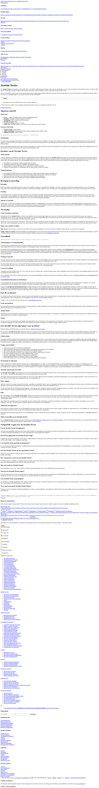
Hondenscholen (14, 51)
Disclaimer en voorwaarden (7, 775)
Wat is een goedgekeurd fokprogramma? (13, 696)
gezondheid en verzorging (52, 233)
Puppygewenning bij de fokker (11, 697)
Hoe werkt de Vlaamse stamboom (12, 700)
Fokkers (3, 51)
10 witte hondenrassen (9, 565)
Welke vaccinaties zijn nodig (11, 626)
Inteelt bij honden (8, 693)
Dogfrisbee (6, 603)
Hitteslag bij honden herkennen (11, 634)
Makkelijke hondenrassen (54, 15)
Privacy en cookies (5, 776)
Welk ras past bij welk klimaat (11, 682)
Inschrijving (8, 69)
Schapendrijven (7, 601)
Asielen (12, 43)
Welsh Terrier (36, 420)
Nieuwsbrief (4, 67)
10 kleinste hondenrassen (10, 561)
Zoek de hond (67, 66)
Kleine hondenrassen (17, 15)
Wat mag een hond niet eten (10, 656)
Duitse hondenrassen (31, 21)
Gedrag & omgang (17, 28)
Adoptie (3, 42)
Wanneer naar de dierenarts (10, 629)
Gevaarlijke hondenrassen (10, 568)
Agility (5, 600)
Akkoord (3, 786)
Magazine (3, 22)
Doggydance (7, 604)
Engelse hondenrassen (52, 21)
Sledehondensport (8, 605)
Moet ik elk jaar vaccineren (10, 641)
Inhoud (5, 98)
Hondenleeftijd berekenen (40, 8)
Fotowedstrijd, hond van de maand (23, 66)
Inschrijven (32, 516)
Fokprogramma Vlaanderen (7, 744)
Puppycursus (35, 66)
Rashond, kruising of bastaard (11, 683)
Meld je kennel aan (5, 506)
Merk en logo (4, 772)
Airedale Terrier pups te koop (37, 329)
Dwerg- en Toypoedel (9, 588)
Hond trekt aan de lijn (9, 597)
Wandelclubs (12, 57)
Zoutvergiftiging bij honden (10, 631)
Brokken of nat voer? (9, 652)
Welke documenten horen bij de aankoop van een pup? (17, 685)
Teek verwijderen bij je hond (11, 644)
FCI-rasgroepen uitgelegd (10, 681)
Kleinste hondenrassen (6, 15)
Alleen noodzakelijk (10, 786)
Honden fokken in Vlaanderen (11, 694)
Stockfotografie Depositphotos (78, 777)
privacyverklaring (80, 783)
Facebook (59, 777)
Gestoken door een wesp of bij (11, 647)
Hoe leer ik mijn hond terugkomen (12, 598)
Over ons (3, 766)
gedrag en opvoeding (44, 197)
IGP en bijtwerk (7, 607)
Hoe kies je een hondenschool (11, 596)
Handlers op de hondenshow (11, 686)
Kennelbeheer (4, 58)
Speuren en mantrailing (9, 608)
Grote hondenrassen (27, 15)
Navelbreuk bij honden (9, 699)
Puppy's (2, 28)
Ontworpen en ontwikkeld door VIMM (24, 777)
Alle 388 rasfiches (5, 8)
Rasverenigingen (5, 57)
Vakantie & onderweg (6, 40)
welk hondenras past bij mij (35, 300)
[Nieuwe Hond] (2, 708)
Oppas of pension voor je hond (11, 675)
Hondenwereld (15, 40)
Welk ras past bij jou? (52, 66)
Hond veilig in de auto (9, 673)
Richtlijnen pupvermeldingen (8, 773)
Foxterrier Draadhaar (58, 420)
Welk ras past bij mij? (15, 8)
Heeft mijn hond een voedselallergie (12, 655)
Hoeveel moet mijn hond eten (11, 654)
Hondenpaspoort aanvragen (10, 674)
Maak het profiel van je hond (8, 66)
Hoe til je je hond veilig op (10, 640)
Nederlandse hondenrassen (19, 21)
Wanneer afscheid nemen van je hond (13, 666)
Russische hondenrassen (10, 585)
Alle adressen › (68, 511)
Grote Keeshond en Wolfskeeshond (12, 589)
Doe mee (3, 60)
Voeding (16, 34)
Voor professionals (5, 768)
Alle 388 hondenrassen (9, 558)
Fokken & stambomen (24, 40)
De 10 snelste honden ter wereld (11, 573)
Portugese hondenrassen (9, 582)
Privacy (49, 777)
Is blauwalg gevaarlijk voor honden (12, 633)
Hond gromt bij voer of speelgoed (12, 619)
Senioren (20, 34)
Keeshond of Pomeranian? (10, 586)
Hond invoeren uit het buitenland (12, 688)
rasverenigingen (14, 249)
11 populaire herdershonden (10, 572)
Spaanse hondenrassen (9, 583)
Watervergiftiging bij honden (11, 630)
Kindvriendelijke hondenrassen (40, 15)
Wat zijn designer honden (10, 703)
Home (2, 80)
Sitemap (54, 777)
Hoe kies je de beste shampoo (11, 637)
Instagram (67, 777)
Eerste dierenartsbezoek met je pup (12, 643)
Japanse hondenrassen (63, 21)
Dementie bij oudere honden (11, 664)
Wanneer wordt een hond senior (11, 662)
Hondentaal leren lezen (9, 618)
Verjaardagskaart (43, 66)
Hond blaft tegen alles (9, 616)
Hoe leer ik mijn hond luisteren (11, 594)
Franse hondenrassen (42, 21)
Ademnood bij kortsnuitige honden (12, 636)
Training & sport (9, 28)
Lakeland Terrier (45, 420)
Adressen (3, 45)
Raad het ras (61, 66)
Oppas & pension (22, 51)
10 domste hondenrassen (10, 566)
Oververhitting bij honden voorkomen (13, 645)
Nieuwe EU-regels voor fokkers (11, 701)
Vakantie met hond (5, 760)
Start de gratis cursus (6, 107)
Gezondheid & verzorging (7, 34)
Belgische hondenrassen (6, 21)
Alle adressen (28, 57)
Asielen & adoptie (20, 57)
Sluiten (2, 525)
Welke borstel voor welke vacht (11, 627)
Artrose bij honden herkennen (11, 663)
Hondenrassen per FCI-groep (11, 559)
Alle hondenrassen (5, 720)
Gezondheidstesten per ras (26, 8)
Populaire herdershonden (67, 15)
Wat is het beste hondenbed (10, 638)
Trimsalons (7, 51)
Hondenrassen (4, 2)
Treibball (6, 610)
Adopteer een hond (5, 43)
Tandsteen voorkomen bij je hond (12, 624)
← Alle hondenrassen (6, 81)
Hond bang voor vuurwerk (10, 615)
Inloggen (3, 69)
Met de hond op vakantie (10, 671)
